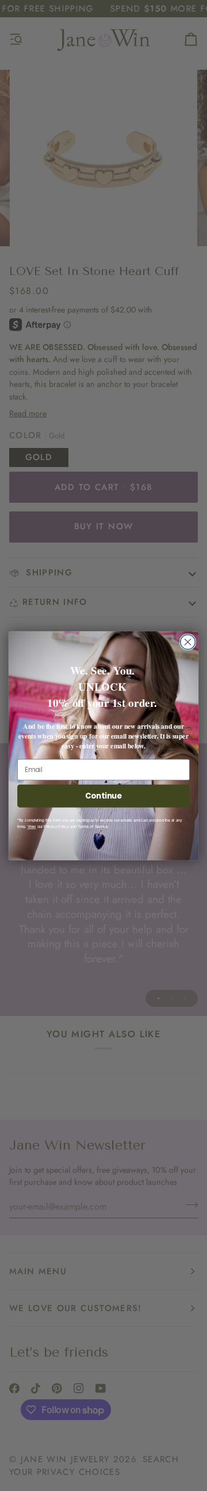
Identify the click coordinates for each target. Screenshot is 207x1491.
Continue (103, 795)
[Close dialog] (188, 641)
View (32, 826)
